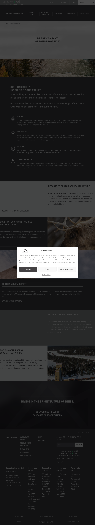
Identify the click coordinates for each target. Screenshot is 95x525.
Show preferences (66, 269)
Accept (28, 269)
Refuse (47, 269)
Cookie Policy (46, 275)
